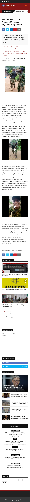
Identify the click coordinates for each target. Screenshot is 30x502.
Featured (15, 447)
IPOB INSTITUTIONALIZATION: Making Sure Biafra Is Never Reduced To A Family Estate (15, 53)
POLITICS (4, 482)
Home (12, 500)
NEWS (15, 438)
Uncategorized (15, 430)
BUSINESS (10, 480)
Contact (17, 500)
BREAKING (5, 480)
